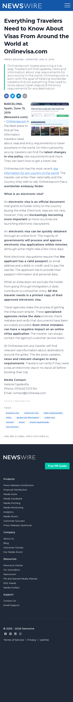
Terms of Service (13, 639)
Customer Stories (13, 547)
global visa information (28, 418)
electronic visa (31, 413)
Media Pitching (11, 503)
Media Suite (10, 494)
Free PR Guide (57, 466)
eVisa (8, 418)
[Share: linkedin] (19, 96)
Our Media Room (13, 552)
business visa (12, 413)
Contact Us (9, 600)
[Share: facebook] (6, 96)
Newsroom (9, 574)
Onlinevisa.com (16, 121)
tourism (10, 422)
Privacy (31, 639)
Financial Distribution (15, 489)
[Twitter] (10, 634)
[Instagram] (20, 634)
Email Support (11, 605)
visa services (12, 427)
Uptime (44, 639)
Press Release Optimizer (17, 525)
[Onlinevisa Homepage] (50, 119)
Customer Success (14, 520)
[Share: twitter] (13, 96)
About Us (8, 538)
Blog (6, 543)
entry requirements (53, 413)
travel (21, 422)
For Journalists (11, 569)
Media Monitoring (13, 507)
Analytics (8, 512)
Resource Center (13, 565)
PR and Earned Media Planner (20, 578)
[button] (67, 5)
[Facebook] (5, 634)
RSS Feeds (9, 583)
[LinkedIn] (15, 634)
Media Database (12, 498)
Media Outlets (11, 587)
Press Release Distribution (18, 485)
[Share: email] (25, 96)
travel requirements (39, 422)
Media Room (10, 516)
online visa (49, 418)
